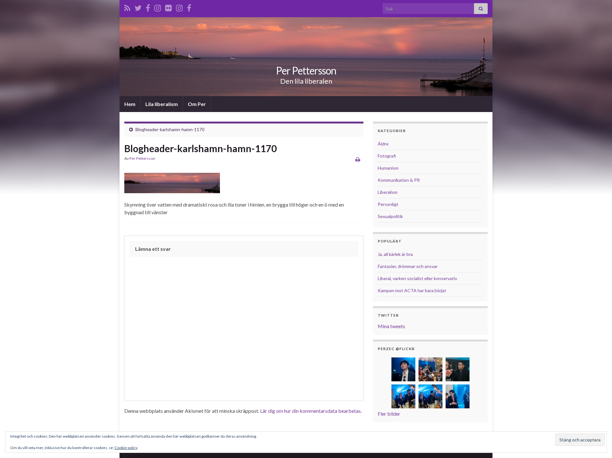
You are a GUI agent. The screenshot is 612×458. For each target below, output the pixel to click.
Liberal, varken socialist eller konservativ (417, 278)
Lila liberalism (161, 104)
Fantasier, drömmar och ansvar (408, 266)
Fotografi (387, 156)
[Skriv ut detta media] (357, 159)
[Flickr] (168, 6)
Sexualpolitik (390, 216)
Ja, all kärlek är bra (395, 254)
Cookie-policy (126, 447)
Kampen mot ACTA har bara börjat (412, 290)
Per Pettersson (306, 70)
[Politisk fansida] (148, 6)
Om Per (197, 104)
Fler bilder (389, 414)
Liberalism (387, 192)
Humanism (388, 168)
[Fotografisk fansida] (189, 6)
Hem (129, 104)
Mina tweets (391, 326)
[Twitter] (138, 6)
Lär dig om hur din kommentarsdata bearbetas (310, 411)
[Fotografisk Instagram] (179, 6)
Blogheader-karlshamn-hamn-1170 (169, 129)
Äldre (383, 143)
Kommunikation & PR (399, 180)
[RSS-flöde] (127, 6)
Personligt (388, 204)
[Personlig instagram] (157, 6)
